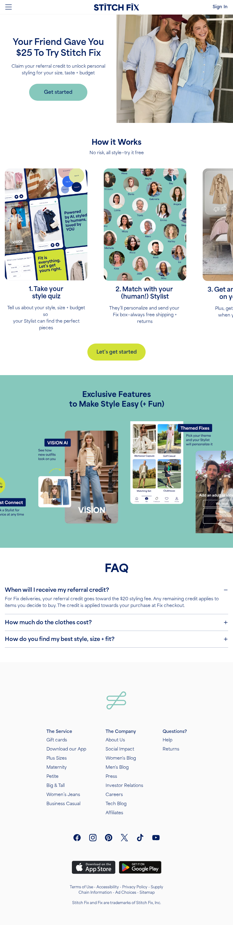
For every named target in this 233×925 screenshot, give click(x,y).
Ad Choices (125, 892)
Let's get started (116, 352)
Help (167, 740)
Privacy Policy (134, 887)
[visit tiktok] (140, 837)
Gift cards (56, 740)
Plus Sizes (56, 758)
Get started (58, 92)
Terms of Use (81, 887)
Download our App (66, 749)
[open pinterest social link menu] (108, 837)
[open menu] (8, 7)
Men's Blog (117, 767)
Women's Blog (121, 758)
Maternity (56, 767)
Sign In (220, 6)
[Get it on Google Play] (140, 867)
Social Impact (120, 749)
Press (111, 776)
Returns (171, 749)
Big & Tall (55, 785)
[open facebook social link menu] (77, 837)
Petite (52, 776)
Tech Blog (116, 803)
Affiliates (114, 812)
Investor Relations (124, 785)
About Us (115, 740)
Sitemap (147, 892)
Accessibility (107, 887)
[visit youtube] (156, 837)
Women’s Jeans (63, 794)
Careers (114, 794)
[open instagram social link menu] (93, 837)
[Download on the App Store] (93, 867)
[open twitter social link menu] (124, 837)
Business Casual (63, 803)
